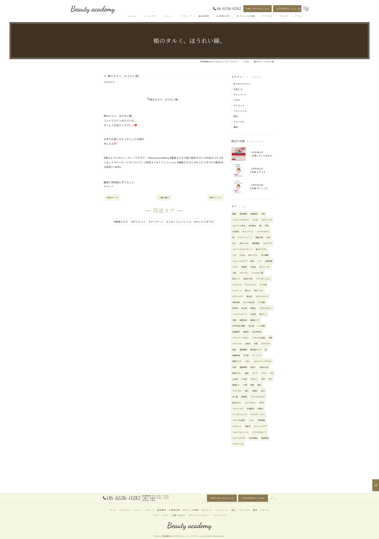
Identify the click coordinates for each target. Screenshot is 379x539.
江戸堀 (246, 355)
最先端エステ (255, 349)
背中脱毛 (252, 225)
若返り (253, 367)
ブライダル (239, 121)
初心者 (251, 325)
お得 (268, 237)
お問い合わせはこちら (257, 8)
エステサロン (250, 402)
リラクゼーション (263, 278)
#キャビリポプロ (204, 221)
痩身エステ (255, 320)
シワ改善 (261, 325)
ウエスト (254, 379)
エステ (255, 373)
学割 (266, 225)
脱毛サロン (236, 402)
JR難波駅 (268, 261)
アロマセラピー (265, 308)
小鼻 (234, 272)
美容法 (247, 426)
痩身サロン (236, 373)
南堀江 (255, 390)
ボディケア (265, 343)
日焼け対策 (247, 278)
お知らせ (238, 89)
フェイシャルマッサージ (242, 249)
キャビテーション (257, 414)
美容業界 (236, 331)
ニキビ (251, 420)
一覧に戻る (163, 197)
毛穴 (270, 379)
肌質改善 (265, 438)
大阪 (263, 213)
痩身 (235, 127)
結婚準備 (236, 355)
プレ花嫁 (261, 302)
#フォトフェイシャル (179, 221)
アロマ (264, 373)
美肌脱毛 (254, 213)
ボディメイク (237, 296)
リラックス (236, 343)
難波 (247, 373)
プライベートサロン (240, 337)
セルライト (236, 284)
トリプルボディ (263, 231)
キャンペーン (240, 94)
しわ (234, 255)
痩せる (247, 290)
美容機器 (243, 213)
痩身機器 (243, 349)
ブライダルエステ (257, 396)
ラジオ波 (263, 284)
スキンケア (267, 243)
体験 (256, 343)
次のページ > (215, 197)
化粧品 (253, 266)
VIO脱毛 (235, 231)
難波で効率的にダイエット (119, 182)
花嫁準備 (261, 420)
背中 (263, 379)
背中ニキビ (258, 290)
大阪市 (253, 314)
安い (234, 243)
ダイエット (108, 186)
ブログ (236, 100)
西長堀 (244, 396)
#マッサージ (156, 221)
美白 (252, 261)
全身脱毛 (250, 408)
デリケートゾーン (245, 237)
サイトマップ (219, 515)
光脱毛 (260, 408)
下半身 (244, 379)
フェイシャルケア (239, 261)
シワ (259, 261)
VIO (271, 373)
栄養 (234, 320)
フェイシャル (240, 110)
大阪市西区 (253, 438)
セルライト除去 (238, 225)
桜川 (263, 390)
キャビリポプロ (238, 438)
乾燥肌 (244, 266)
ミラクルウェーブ (259, 432)
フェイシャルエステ (240, 219)
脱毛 (235, 116)
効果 (234, 367)
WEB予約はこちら (287, 8)
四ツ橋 (235, 396)
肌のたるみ (244, 243)
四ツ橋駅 (265, 255)
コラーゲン (244, 272)
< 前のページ (112, 197)
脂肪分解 (259, 237)
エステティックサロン (263, 361)
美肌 (252, 384)
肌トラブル (253, 255)
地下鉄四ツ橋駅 (238, 325)
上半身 (235, 379)
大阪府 (247, 343)
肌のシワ (236, 278)
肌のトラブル (261, 249)
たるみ (242, 255)
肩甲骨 (235, 308)
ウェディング (266, 219)
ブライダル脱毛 (238, 420)
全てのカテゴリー (242, 83)
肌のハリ (263, 314)
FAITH (262, 402)
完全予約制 (256, 331)
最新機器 (256, 243)
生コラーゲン (264, 266)
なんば (255, 219)
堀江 (247, 390)
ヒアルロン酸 (257, 272)
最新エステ (236, 361)
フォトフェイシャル (240, 432)
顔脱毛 (253, 308)
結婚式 (246, 331)
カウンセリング (262, 296)
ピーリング (256, 355)
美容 (234, 349)
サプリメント (250, 284)
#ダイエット (138, 221)
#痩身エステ (121, 221)
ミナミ (235, 266)
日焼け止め (263, 367)
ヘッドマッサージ (239, 314)
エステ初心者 (248, 302)
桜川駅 (244, 308)
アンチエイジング (239, 414)
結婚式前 (243, 320)
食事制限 (243, 367)
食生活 (249, 296)
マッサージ (236, 290)
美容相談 (236, 302)
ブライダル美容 (258, 337)
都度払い (236, 384)
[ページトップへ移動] (273, 498)
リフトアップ (237, 443)
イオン (247, 361)
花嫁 (270, 337)
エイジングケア (260, 426)
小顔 (245, 384)
